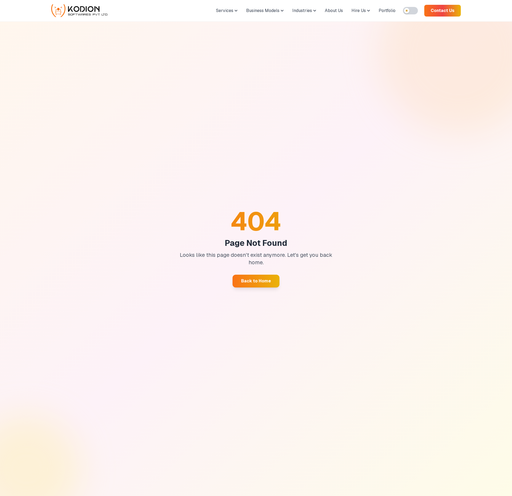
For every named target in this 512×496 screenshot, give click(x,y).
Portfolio (387, 10)
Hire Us (358, 10)
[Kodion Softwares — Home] (79, 10)
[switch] (410, 10)
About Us (334, 10)
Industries (302, 10)
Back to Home (256, 281)
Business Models (262, 10)
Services (224, 10)
